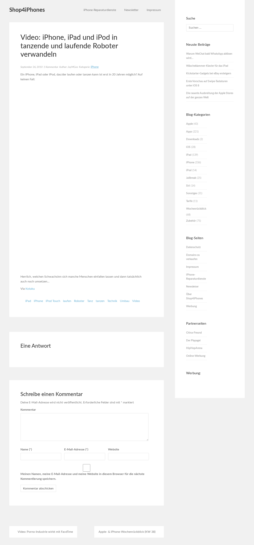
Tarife (189, 201)
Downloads (192, 139)
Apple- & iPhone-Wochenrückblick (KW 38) (127, 531)
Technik (112, 301)
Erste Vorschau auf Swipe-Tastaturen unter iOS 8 (207, 83)
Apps (189, 131)
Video (136, 301)
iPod (189, 170)
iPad (28, 301)
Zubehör (191, 221)
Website (113, 449)
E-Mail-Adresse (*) (76, 449)
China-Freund (194, 332)
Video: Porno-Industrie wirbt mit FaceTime (45, 531)
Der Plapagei (193, 340)
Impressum (154, 10)
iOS (188, 147)
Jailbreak (191, 178)
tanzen (100, 301)
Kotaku (30, 288)
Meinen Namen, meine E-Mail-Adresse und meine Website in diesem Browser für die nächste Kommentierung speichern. (82, 476)
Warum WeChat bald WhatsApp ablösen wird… (209, 56)
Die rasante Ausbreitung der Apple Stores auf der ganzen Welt (209, 95)
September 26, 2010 (31, 67)
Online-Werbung (195, 356)
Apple (189, 124)
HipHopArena (194, 348)
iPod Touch (53, 301)
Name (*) (26, 449)
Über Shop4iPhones (194, 296)
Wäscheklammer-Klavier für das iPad (207, 66)
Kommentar (28, 409)
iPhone (95, 67)
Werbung (191, 306)
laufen (67, 301)
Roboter (79, 301)
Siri (188, 186)
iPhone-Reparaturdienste (99, 10)
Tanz (90, 301)
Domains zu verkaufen (193, 257)
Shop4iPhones (27, 10)
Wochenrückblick (196, 209)
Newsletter (131, 10)
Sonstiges (191, 193)
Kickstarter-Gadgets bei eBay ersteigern (208, 73)
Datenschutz (193, 247)
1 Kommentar (51, 67)
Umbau (124, 301)
